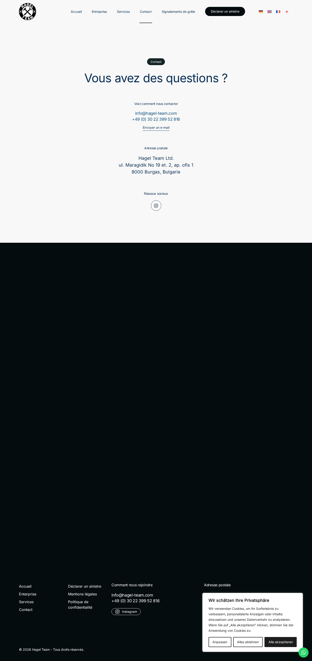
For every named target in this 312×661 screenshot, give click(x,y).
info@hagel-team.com (156, 113)
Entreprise (99, 11)
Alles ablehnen (248, 642)
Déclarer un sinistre (225, 11)
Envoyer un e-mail (156, 127)
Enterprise (27, 594)
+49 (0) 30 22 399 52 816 (156, 119)
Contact (146, 11)
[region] (252, 622)
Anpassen (219, 642)
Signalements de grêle (178, 11)
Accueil (76, 11)
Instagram (129, 611)
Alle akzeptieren (281, 642)
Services (123, 11)
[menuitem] (260, 11)
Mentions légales (82, 594)
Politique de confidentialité (80, 605)
